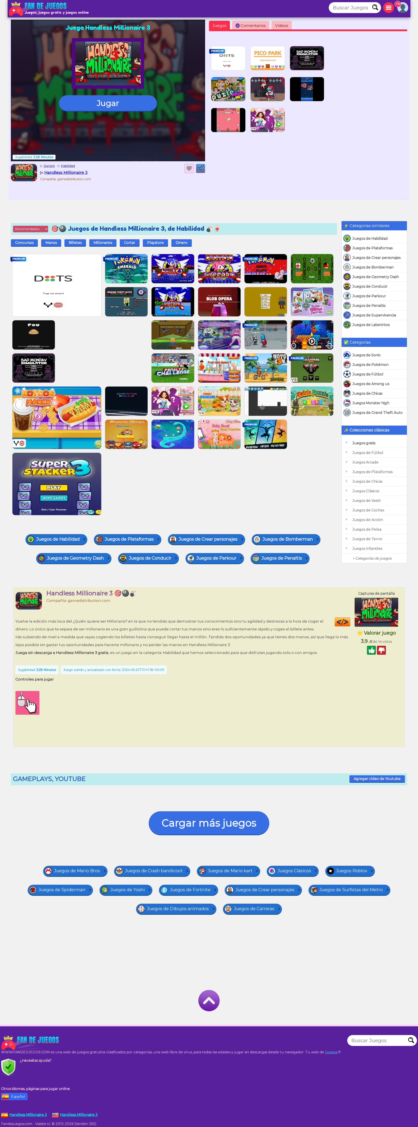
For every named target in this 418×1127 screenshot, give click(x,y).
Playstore (155, 243)
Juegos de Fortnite (190, 889)
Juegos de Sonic (366, 355)
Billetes (75, 243)
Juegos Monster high (370, 403)
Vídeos (281, 25)
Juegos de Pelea (366, 529)
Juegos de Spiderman (62, 889)
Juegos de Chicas (367, 393)
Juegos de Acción (367, 520)
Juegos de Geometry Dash (375, 277)
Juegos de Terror (367, 539)
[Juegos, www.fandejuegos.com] (38, 8)
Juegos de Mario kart (230, 870)
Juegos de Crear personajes (376, 258)
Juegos (219, 25)
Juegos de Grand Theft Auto (377, 413)
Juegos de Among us (370, 384)
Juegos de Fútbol (367, 374)
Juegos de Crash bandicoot (154, 870)
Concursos (24, 243)
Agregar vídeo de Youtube (377, 779)
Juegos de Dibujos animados (178, 908)
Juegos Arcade (365, 462)
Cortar (129, 243)
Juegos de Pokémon (370, 365)
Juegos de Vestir (366, 501)
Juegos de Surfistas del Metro (351, 889)
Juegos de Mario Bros (77, 870)
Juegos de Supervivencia (374, 315)
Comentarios (251, 25)
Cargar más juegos (209, 823)
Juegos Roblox (351, 870)
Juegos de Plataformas (372, 248)
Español (18, 1097)
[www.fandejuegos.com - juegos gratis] (30, 1042)
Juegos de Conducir (370, 286)
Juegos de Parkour (369, 296)
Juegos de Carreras (254, 908)
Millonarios (103, 243)
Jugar (108, 103)
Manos (51, 243)
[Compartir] (200, 168)
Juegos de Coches (368, 510)
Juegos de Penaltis (368, 306)
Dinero (181, 243)
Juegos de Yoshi (127, 889)
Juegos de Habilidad (370, 238)
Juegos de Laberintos (371, 325)
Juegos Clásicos (365, 491)
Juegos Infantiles (367, 549)
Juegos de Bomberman (373, 267)
